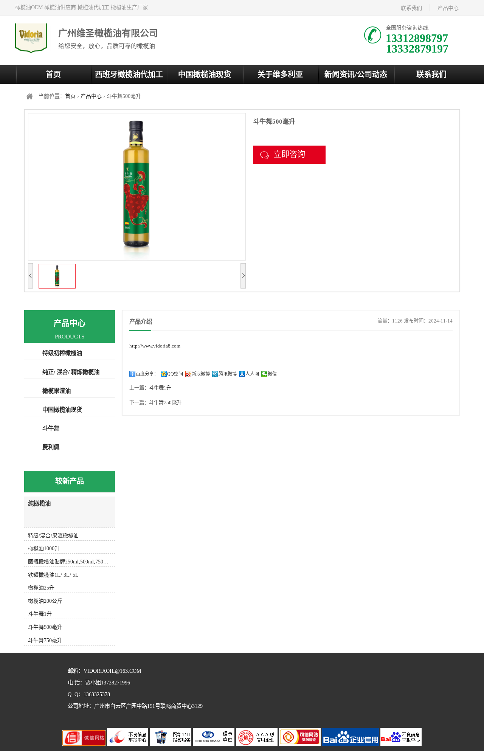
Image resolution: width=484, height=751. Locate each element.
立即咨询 (289, 154)
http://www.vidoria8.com (154, 346)
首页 (53, 74)
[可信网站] (300, 744)
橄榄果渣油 (56, 391)
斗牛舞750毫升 (165, 402)
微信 (272, 374)
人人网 (252, 374)
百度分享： (147, 374)
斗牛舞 (50, 428)
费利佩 (50, 447)
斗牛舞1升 (160, 388)
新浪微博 (201, 374)
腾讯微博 (228, 374)
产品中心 (448, 8)
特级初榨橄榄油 (62, 353)
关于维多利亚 (280, 74)
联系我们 (411, 8)
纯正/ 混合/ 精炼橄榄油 (70, 372)
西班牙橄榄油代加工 (129, 74)
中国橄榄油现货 (204, 74)
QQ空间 (175, 374)
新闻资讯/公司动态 (355, 74)
